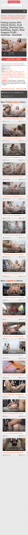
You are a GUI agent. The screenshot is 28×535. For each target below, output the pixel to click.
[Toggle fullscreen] (23, 54)
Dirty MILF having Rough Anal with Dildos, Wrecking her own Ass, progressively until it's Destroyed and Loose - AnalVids (14, 292)
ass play (14, 73)
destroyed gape (8, 74)
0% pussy (16, 71)
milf (7, 75)
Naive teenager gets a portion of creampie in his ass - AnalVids (14, 313)
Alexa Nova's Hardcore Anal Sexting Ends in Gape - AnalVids (14, 448)
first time (15, 74)
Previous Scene (9, 89)
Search (23, 5)
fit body (19, 74)
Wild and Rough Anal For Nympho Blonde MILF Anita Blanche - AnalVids (14, 390)
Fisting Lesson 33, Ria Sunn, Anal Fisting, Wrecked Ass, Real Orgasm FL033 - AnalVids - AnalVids (14, 172)
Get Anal (6, 396)
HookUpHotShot (7, 455)
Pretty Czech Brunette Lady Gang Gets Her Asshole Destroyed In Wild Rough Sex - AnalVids (14, 428)
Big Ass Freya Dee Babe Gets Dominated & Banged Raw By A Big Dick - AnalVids (14, 409)
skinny (6, 71)
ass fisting (8, 73)
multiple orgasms (13, 75)
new (18, 75)
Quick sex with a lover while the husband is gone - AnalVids (14, 332)
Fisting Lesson (8, 70)
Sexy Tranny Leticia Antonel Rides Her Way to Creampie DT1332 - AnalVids (14, 351)
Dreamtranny (6, 358)
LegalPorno (11, 280)
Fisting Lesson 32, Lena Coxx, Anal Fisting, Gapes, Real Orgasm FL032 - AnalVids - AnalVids (14, 250)
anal (20, 71)
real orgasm (18, 77)
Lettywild (6, 300)
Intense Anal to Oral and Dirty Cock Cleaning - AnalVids (14, 371)
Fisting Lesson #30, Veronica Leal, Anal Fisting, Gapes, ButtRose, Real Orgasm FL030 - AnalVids (14, 269)
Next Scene (20, 89)
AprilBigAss (6, 377)
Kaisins (5, 319)
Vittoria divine (14, 64)
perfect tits (6, 77)
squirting (11, 71)
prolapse (12, 77)
